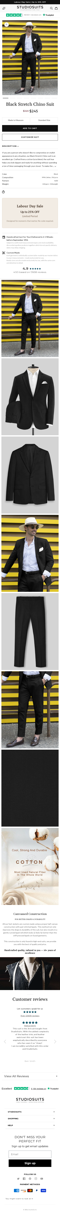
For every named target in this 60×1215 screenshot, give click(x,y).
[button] (3, 8)
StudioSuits (32, 1209)
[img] (30, 1012)
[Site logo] (30, 1100)
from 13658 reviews (30, 1016)
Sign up (30, 1163)
